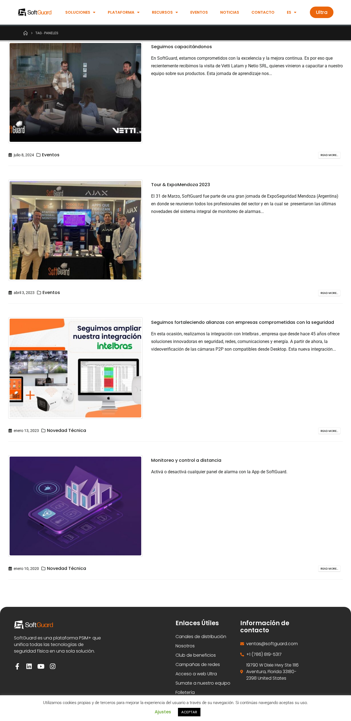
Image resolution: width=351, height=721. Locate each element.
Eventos (199, 12)
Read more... (329, 155)
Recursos (162, 12)
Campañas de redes (198, 664)
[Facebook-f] (17, 666)
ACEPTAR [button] (189, 712)
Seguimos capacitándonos (181, 47)
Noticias (229, 12)
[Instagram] (52, 666)
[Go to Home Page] (25, 33)
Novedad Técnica (66, 430)
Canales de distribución (201, 636)
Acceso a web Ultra (196, 674)
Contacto (262, 12)
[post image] (75, 92)
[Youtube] (41, 666)
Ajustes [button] (163, 712)
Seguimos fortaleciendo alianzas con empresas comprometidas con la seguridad (242, 322)
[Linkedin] (29, 666)
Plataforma (121, 12)
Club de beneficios (196, 655)
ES (289, 12)
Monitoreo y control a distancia (186, 460)
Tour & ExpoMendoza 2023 (180, 184)
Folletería (185, 692)
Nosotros (185, 646)
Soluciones (77, 12)
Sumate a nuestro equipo (203, 683)
